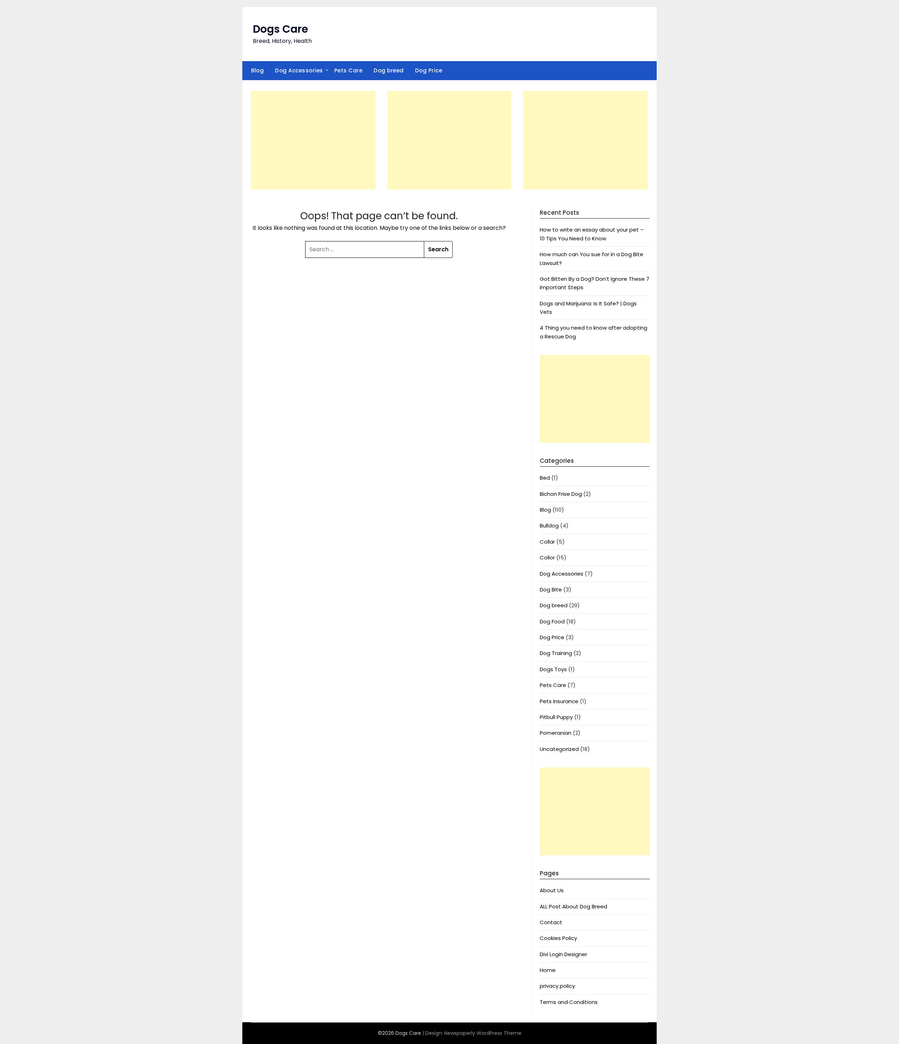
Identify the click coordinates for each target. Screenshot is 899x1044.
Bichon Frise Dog (561, 494)
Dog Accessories (299, 70)
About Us (552, 890)
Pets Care (348, 70)
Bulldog (549, 525)
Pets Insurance (559, 701)
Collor (547, 557)
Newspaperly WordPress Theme (482, 1033)
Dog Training (556, 653)
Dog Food (552, 621)
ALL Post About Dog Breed (573, 906)
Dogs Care (280, 29)
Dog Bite (551, 589)
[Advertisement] (313, 140)
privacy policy (557, 986)
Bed (545, 477)
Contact (551, 922)
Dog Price (428, 70)
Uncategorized (559, 749)
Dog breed (389, 70)
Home (548, 970)
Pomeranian (555, 733)
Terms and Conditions (569, 1002)
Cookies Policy (558, 938)
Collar (547, 541)
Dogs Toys (553, 669)
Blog (257, 70)
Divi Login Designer (563, 954)
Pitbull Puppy (556, 717)
